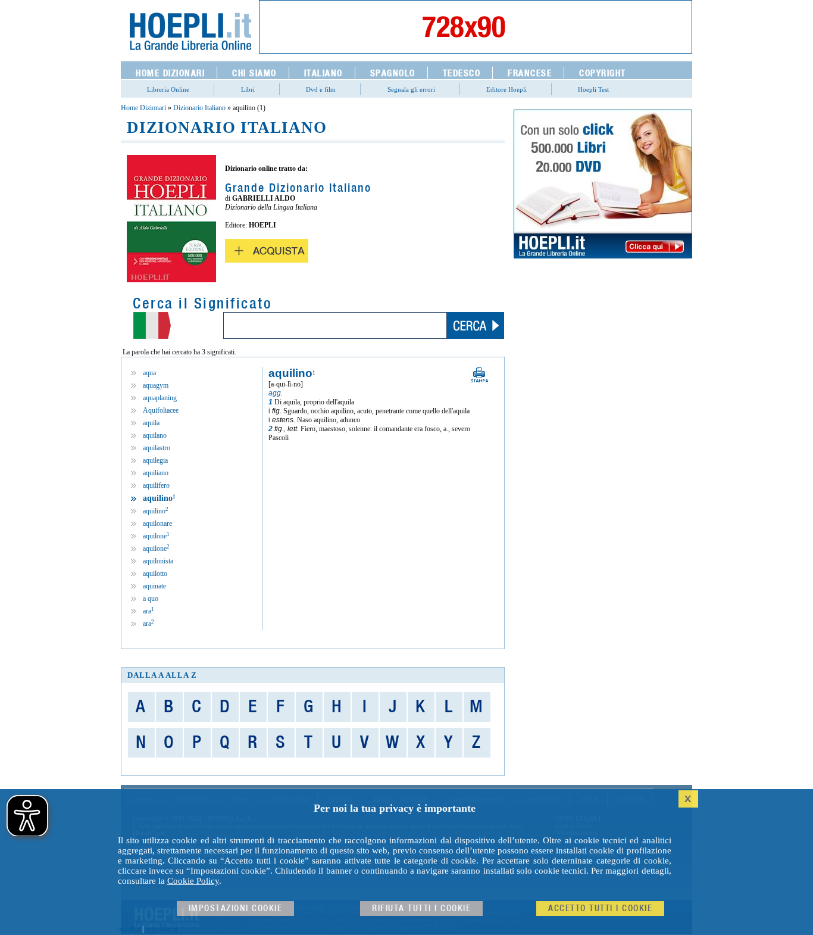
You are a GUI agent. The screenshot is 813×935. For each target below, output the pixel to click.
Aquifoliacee (161, 410)
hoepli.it (129, 929)
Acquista (266, 251)
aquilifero (156, 485)
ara (148, 611)
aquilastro (156, 448)
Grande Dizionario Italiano (298, 188)
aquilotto (155, 573)
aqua (149, 373)
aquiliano (155, 473)
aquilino (155, 511)
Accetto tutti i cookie (600, 908)
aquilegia (155, 460)
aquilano (155, 435)
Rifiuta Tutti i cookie (421, 908)
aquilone (156, 536)
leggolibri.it (161, 929)
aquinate (154, 586)
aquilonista (158, 561)
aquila (151, 423)
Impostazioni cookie (236, 908)
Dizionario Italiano (199, 108)
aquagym (155, 385)
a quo (150, 598)
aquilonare (157, 523)
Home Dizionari (143, 108)
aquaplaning (160, 398)
